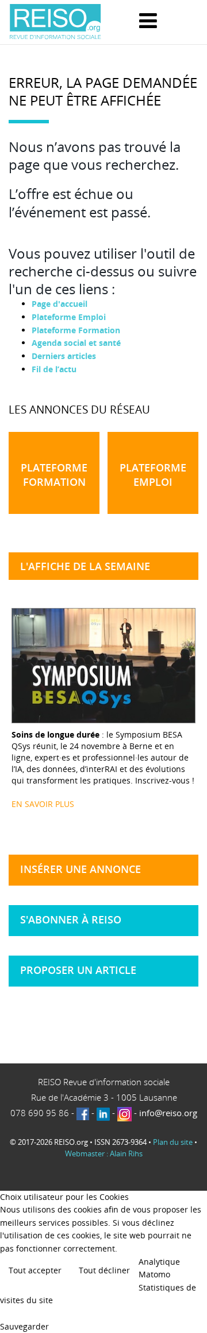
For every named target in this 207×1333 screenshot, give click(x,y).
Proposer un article (78, 970)
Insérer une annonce (80, 869)
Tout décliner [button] (104, 1270)
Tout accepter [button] (35, 1270)
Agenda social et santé (76, 342)
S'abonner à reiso (70, 919)
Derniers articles (64, 355)
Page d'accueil (59, 303)
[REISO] (55, 22)
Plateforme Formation (76, 330)
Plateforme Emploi (69, 316)
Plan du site (173, 1142)
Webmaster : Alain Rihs (104, 1153)
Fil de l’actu (54, 369)
